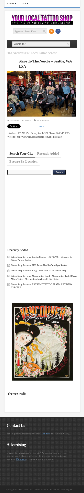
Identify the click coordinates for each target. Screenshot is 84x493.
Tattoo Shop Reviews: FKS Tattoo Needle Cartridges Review (39, 265)
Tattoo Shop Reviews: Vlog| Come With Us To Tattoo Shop (38, 270)
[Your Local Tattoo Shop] (42, 24)
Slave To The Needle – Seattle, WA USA (45, 64)
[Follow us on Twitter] (64, 31)
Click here (21, 459)
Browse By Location (23, 161)
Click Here (46, 433)
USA (22, 3)
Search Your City (21, 153)
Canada (9, 3)
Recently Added (48, 153)
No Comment (43, 120)
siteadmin (14, 120)
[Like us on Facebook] (58, 31)
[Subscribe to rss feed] (51, 31)
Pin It (41, 126)
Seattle (27, 120)
